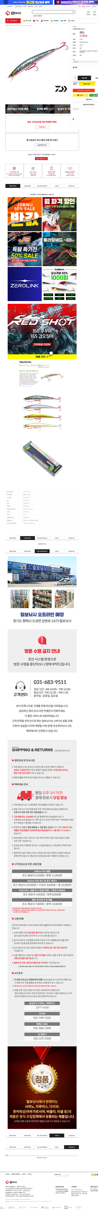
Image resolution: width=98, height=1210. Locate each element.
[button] (73, 119)
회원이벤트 (46, 20)
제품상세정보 (12, 186)
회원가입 (83, 6)
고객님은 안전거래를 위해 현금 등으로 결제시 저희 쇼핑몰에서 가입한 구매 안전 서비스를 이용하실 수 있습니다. (31, 1201)
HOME (6, 25)
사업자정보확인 (26, 1190)
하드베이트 (11, 25)
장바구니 (88, 6)
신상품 (72, 20)
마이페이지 (94, 6)
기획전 (37, 20)
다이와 (22, 25)
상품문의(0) (71, 186)
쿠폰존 (64, 20)
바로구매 (84, 78)
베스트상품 (28, 20)
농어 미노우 (17, 25)
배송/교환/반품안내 (42, 186)
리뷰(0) (57, 186)
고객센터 (29, 1174)
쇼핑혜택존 (55, 20)
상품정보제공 (27, 186)
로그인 (79, 6)
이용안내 (24, 1174)
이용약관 (7, 1174)
